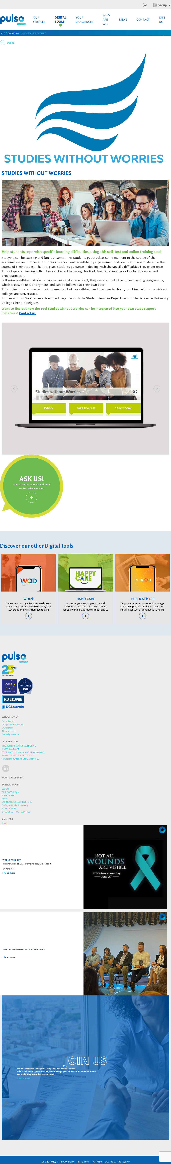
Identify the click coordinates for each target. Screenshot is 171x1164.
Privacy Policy (67, 1161)
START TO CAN (9, 808)
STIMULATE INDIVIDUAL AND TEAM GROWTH (23, 752)
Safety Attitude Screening (15, 805)
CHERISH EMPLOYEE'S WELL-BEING (19, 745)
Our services (39, 20)
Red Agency (123, 1161)
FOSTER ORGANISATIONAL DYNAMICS (20, 758)
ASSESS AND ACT (10, 749)
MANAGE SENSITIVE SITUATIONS (18, 755)
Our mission (8, 721)
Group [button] (162, 5)
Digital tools (60, 20)
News (123, 19)
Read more (9, 872)
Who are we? (106, 19)
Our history (7, 727)
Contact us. (27, 313)
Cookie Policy (49, 1161)
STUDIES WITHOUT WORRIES (16, 811)
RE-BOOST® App (142, 599)
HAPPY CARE (85, 599)
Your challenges (84, 20)
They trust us (8, 731)
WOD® (29, 599)
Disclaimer (84, 1161)
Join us (162, 20)
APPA (4, 798)
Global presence (10, 734)
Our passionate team (13, 724)
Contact (143, 19)
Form (4, 823)
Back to (11, 43)
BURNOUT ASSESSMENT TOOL (17, 801)
